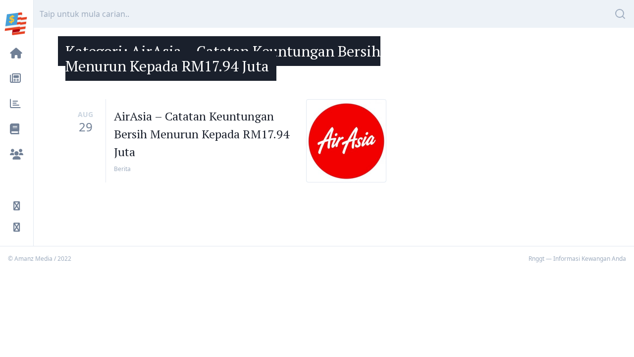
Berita (122, 169)
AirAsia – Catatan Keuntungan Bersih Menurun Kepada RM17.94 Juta (201, 134)
